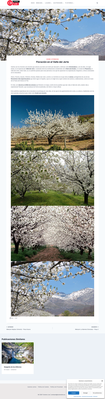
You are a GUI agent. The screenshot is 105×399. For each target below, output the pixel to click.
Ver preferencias (97, 393)
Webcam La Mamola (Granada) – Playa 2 (87, 328)
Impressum (95, 396)
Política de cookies (77, 396)
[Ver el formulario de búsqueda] (97, 3)
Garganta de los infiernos (12, 367)
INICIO (33, 3)
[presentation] (18, 353)
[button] (102, 381)
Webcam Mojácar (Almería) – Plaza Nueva (18, 328)
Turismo (7, 369)
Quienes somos (32, 387)
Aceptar (74, 393)
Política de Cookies (43, 387)
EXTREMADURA (55, 59)
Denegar (85, 393)
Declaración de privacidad (87, 396)
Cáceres (48, 59)
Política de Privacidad (56, 387)
